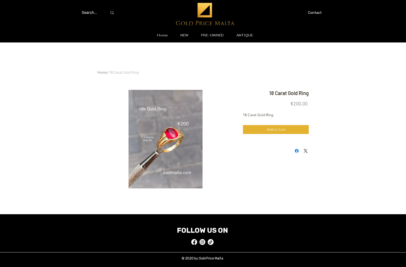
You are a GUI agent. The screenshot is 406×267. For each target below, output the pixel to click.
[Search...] (112, 12)
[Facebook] (194, 242)
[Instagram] (202, 242)
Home (102, 72)
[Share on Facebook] (297, 151)
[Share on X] (305, 151)
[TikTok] (211, 242)
